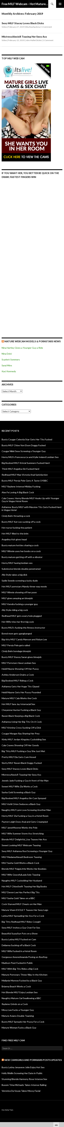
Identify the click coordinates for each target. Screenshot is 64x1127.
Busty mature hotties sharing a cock (20, 545)
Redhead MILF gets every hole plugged (22, 615)
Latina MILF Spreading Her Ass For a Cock (23, 915)
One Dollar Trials (7, 1110)
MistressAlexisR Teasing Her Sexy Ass (24, 36)
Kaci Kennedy (9, 371)
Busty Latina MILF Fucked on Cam (19, 939)
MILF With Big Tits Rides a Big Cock (20, 968)
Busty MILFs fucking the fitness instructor (23, 627)
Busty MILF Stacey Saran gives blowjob (22, 657)
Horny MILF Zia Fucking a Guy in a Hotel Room (25, 815)
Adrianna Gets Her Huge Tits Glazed (20, 686)
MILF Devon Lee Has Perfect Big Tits (21, 892)
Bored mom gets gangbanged (17, 633)
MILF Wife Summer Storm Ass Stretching (23, 833)
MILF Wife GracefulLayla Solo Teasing (21, 874)
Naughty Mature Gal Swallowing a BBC (21, 998)
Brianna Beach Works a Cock (16, 986)
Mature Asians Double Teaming (18, 1015)
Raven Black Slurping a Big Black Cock (21, 715)
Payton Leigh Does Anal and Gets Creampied (25, 821)
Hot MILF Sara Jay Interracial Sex (18, 704)
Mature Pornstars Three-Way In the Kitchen (24, 974)
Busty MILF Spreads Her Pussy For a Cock (23, 1021)
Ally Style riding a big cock (15, 610)
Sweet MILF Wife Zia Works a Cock (20, 786)
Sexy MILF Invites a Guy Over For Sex (21, 927)
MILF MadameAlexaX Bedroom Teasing (22, 857)
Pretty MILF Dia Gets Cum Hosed (19, 757)
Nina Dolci (7, 353)
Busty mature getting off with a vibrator (22, 557)
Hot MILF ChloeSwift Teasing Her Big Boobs (24, 886)
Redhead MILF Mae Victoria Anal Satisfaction (25, 474)
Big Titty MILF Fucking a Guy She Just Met (23, 751)
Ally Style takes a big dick (14, 574)
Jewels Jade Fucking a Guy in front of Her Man (25, 780)
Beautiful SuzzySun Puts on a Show (20, 933)
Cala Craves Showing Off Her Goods (20, 745)
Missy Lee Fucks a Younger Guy (18, 1010)
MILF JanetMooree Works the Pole (19, 827)
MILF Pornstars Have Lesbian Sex (19, 663)
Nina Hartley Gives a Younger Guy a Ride (22, 347)
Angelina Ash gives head (14, 539)
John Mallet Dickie (34, 40)
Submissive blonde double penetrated (21, 568)
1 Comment (46, 27)
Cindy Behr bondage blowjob (16, 651)
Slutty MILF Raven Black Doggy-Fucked (22, 763)
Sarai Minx (7, 365)
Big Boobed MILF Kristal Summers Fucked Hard (26, 463)
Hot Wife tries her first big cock (18, 621)
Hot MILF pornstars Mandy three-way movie (24, 586)
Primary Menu (60, 4)
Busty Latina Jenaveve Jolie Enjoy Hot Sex (23, 1067)
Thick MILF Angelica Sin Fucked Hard (20, 468)
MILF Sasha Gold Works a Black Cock (20, 863)
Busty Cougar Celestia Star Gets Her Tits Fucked (27, 439)
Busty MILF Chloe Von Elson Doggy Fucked (24, 445)
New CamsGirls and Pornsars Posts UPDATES (33, 1060)
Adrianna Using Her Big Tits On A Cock (22, 721)
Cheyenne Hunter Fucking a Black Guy (21, 710)
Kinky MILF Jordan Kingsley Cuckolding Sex (24, 739)
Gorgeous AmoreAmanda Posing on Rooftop (24, 957)
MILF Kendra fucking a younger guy (20, 604)
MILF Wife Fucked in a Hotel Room (19, 951)
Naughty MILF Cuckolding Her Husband (22, 880)
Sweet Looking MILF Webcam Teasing (21, 845)
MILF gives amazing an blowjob (17, 598)
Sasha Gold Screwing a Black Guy (18, 792)
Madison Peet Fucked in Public (17, 962)
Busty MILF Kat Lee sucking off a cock (21, 521)
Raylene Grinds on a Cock (15, 1004)
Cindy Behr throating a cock (16, 515)
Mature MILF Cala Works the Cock (19, 698)
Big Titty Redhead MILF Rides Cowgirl (21, 921)
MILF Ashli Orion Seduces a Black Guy (21, 804)
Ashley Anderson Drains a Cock (18, 674)
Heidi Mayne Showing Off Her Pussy (20, 668)
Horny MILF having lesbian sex (17, 563)
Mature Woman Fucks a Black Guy (19, 1027)
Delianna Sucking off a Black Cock (19, 945)
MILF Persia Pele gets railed (16, 645)
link (61, 1076)
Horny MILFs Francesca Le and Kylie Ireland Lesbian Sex (30, 457)
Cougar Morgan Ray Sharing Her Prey (21, 733)
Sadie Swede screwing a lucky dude (20, 580)
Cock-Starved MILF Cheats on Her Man (22, 904)
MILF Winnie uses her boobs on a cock (21, 551)
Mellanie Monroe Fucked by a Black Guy (22, 980)
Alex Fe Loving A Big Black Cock (18, 492)
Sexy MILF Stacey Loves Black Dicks (23, 23)
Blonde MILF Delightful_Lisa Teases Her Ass (24, 839)
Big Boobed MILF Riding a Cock (17, 680)
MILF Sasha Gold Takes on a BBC (18, 898)
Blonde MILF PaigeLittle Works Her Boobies (24, 868)
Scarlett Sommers (11, 359)
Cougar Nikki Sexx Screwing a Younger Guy (24, 451)
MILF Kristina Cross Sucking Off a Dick (21, 727)
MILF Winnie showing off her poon (19, 592)
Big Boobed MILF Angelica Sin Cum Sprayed (24, 798)
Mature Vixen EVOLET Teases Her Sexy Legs (25, 910)
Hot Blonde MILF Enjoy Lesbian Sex (20, 992)
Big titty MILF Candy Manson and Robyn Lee (24, 639)
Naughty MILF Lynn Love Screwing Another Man (26, 810)
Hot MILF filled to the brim (15, 533)
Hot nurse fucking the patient (17, 527)
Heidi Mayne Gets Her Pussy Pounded (21, 692)
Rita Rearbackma (33, 27)
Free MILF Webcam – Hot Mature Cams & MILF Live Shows (25, 4)
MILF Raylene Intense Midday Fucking (21, 486)
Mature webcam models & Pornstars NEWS (32, 341)
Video (4, 27)
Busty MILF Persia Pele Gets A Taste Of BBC (25, 480)
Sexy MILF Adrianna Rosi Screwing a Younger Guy (27, 851)
